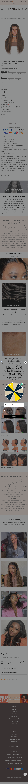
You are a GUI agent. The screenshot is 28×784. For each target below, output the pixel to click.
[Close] (25, 362)
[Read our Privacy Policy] (23, 413)
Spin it (14, 416)
